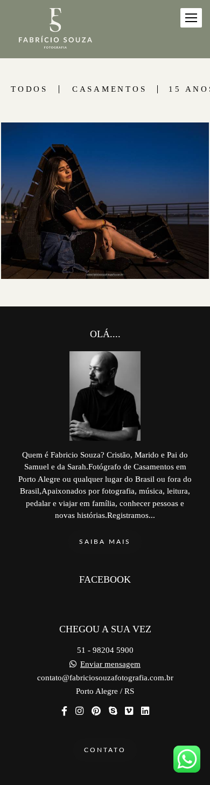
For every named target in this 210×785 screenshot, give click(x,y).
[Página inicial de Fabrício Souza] (55, 29)
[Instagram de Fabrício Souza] (79, 711)
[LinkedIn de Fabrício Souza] (145, 711)
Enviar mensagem (110, 664)
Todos (29, 89)
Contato (105, 750)
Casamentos (109, 89)
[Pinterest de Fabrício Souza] (96, 711)
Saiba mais (105, 541)
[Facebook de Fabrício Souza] (64, 711)
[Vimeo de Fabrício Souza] (129, 711)
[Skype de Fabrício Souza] (113, 711)
